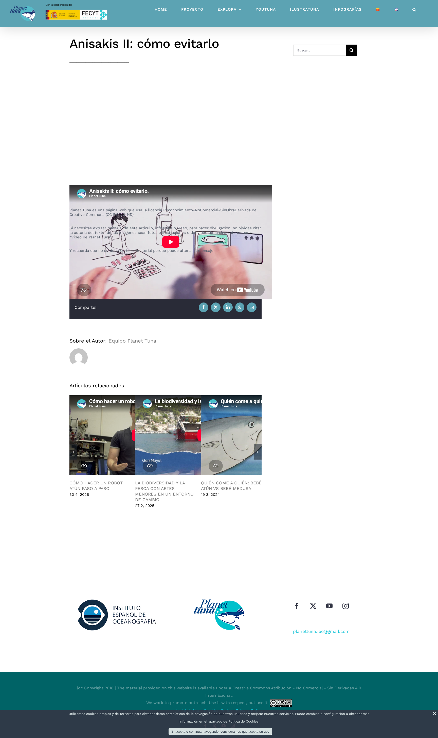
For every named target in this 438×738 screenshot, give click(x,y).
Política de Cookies (243, 721)
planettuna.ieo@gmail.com (321, 631)
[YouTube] (329, 605)
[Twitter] (313, 605)
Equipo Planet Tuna (132, 341)
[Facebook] (296, 605)
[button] (414, 9)
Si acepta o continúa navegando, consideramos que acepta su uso (220, 731)
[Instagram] (345, 605)
